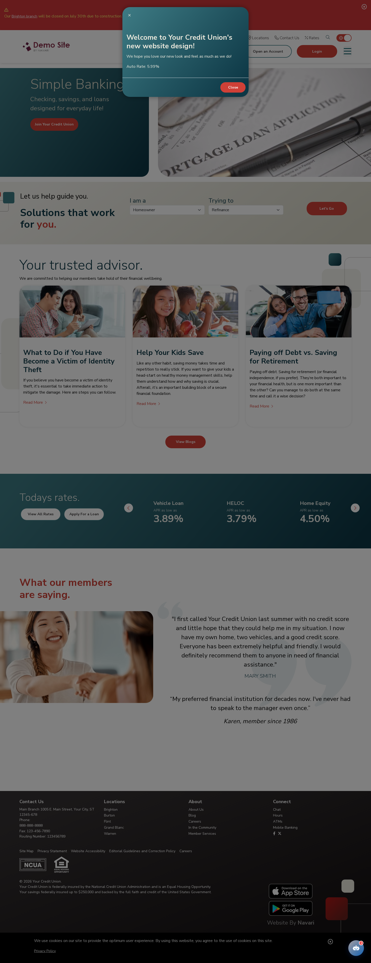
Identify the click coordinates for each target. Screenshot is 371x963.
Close (233, 87)
